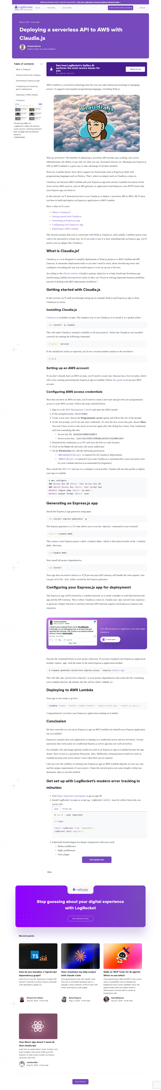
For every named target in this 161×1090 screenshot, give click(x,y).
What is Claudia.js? (23, 69)
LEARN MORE (19, 137)
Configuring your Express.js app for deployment (27, 87)
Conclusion (20, 100)
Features (51, 8)
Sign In (142, 8)
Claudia (50, 317)
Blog (38, 8)
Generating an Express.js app (28, 81)
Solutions (67, 8)
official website (70, 273)
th (114, 380)
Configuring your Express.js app (67, 224)
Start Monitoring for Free (120, 8)
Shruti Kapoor (75, 998)
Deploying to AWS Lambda (27, 95)
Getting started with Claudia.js (28, 75)
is (115, 380)
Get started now (97, 860)
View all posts (80, 1081)
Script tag (67, 808)
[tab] (56, 808)
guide (119, 380)
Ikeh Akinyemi (117, 998)
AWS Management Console (78, 409)
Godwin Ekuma (34, 46)
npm (56, 808)
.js (55, 317)
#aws (49, 872)
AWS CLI (66, 469)
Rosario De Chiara (35, 998)
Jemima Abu (32, 1062)
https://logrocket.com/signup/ (71, 796)
